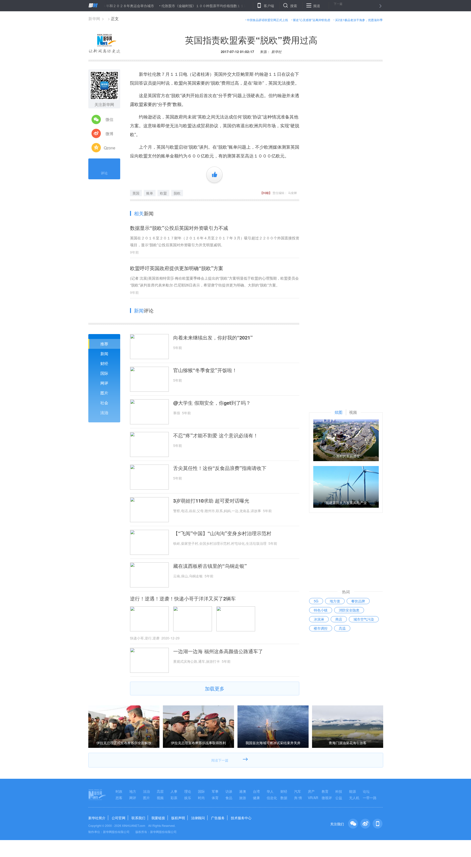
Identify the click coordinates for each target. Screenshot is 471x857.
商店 (338, 619)
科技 (338, 791)
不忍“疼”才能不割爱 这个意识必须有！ (215, 435)
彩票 (173, 797)
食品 (228, 797)
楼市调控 (320, 628)
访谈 (228, 791)
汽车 (297, 791)
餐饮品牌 (358, 600)
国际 (104, 373)
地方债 (335, 600)
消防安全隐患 (349, 610)
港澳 (242, 791)
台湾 (256, 791)
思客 (119, 797)
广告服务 (218, 817)
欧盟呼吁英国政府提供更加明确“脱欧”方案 (176, 268)
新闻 (104, 353)
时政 (119, 791)
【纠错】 (266, 193)
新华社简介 (96, 817)
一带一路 (370, 797)
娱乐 (187, 797)
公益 (338, 797)
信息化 (272, 797)
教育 (325, 791)
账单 (149, 193)
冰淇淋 (319, 619)
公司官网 (118, 817)
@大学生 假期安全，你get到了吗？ (212, 402)
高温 (342, 628)
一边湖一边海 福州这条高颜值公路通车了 (218, 651)
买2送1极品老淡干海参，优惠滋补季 (359, 20)
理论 (187, 791)
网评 (104, 383)
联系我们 (138, 817)
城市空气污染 (363, 619)
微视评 (327, 797)
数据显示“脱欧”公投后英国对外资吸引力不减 (179, 227)
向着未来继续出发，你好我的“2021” (213, 337)
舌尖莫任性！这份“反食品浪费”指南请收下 (219, 468)
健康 (256, 797)
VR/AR (313, 797)
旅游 (242, 797)
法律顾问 (198, 817)
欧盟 (163, 193)
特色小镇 (320, 610)
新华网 (94, 18)
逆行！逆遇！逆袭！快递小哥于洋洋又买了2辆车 (183, 598)
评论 (104, 172)
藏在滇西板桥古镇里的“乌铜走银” (210, 565)
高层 (160, 791)
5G (316, 600)
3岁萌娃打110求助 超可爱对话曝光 (211, 500)
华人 (270, 791)
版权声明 (178, 817)
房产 (311, 791)
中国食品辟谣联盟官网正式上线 (267, 20)
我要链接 (158, 817)
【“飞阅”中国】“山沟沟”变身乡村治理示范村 (222, 533)
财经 (104, 363)
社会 (104, 402)
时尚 (201, 797)
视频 (160, 797)
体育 (215, 797)
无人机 (354, 797)
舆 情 (298, 797)
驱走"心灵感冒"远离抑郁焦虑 (311, 20)
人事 (173, 791)
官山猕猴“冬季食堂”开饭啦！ (205, 370)
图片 (104, 393)
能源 (352, 791)
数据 (283, 797)
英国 (135, 193)
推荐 (104, 344)
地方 (132, 791)
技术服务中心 (241, 817)
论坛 (366, 791)
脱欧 (177, 193)
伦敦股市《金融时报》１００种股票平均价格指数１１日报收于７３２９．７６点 (203, 5)
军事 (215, 791)
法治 (104, 412)
